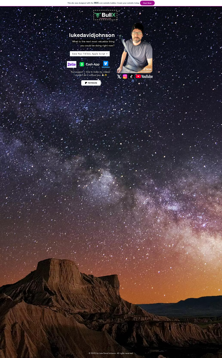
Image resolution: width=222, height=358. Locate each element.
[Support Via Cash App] (89, 64)
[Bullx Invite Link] (105, 15)
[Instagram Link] (125, 76)
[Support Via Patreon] (91, 83)
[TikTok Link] (131, 76)
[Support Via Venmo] (106, 64)
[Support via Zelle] (71, 64)
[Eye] (144, 76)
